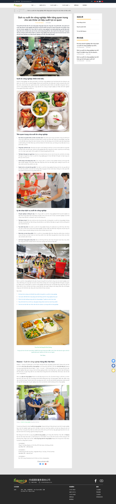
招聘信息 (76, 5)
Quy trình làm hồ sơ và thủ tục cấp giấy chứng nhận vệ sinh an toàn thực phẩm (38, 301)
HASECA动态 (72, 494)
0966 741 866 (18, 1)
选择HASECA (43, 5)
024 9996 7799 (24, 491)
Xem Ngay (42, 355)
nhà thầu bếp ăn (61, 366)
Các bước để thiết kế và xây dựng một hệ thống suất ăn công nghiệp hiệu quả (38, 296)
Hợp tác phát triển (81, 27)
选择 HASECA (72, 492)
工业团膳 (98, 489)
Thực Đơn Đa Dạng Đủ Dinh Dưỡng (43, 347)
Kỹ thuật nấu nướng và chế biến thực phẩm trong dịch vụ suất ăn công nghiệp (38, 294)
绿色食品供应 (99, 497)
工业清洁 (98, 494)
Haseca (67, 434)
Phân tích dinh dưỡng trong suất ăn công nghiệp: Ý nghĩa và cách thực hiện (37, 299)
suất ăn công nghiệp (36, 426)
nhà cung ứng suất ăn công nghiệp (43, 438)
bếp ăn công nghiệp (26, 376)
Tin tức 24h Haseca (81, 31)
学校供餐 (98, 492)
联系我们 (85, 5)
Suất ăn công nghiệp (32, 362)
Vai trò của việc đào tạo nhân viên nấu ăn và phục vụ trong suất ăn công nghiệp (38, 304)
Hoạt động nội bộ (81, 22)
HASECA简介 (72, 489)
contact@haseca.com (27, 1)
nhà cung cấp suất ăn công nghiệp (30, 366)
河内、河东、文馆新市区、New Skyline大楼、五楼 (33, 489)
